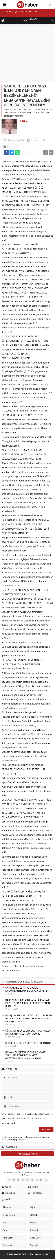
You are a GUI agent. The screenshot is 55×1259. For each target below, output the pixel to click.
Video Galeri (35, 1237)
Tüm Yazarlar (37, 1193)
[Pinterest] (23, 1180)
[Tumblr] (32, 1180)
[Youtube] (18, 1180)
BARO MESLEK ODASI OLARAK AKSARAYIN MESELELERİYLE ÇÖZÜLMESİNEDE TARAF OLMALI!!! (28, 1002)
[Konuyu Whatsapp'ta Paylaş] (17, 152)
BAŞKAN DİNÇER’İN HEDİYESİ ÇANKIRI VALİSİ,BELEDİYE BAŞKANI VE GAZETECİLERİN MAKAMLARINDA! (25, 1055)
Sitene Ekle (10, 1193)
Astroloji (34, 1245)
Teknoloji (34, 1230)
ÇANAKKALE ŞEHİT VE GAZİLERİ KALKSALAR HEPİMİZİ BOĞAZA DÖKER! (26, 989)
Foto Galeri (8, 1237)
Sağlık (6, 1222)
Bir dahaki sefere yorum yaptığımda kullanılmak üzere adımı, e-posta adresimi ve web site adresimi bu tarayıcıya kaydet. (27, 1118)
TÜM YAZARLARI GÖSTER (27, 1154)
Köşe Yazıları (17, 109)
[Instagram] (36, 1180)
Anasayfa (7, 109)
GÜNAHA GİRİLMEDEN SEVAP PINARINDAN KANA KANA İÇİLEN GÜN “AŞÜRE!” (27, 1032)
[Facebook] (9, 1180)
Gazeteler (7, 1245)
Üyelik (7, 1199)
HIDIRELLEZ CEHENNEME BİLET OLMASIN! (28, 1042)
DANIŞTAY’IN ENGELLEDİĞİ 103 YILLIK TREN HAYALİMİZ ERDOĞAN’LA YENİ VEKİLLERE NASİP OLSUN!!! (28, 1018)
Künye (8, 1187)
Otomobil (34, 1215)
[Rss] (46, 1180)
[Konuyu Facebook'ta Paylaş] (6, 152)
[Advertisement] (27, 53)
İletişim (34, 1187)
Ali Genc (24, 121)
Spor (5, 1230)
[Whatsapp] (27, 1180)
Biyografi (34, 1222)
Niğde (21, 140)
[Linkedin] (41, 1180)
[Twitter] (14, 1180)
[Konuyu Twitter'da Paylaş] (11, 152)
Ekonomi (7, 1207)
